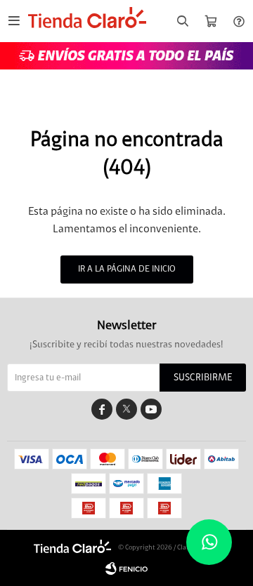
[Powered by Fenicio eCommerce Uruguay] (126, 568)
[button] (183, 21)
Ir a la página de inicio (127, 269)
